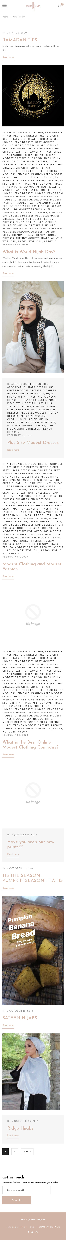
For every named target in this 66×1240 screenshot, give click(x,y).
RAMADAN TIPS (19, 40)
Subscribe (17, 1200)
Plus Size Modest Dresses (33, 443)
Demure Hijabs (37, 1220)
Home (5, 17)
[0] (59, 7)
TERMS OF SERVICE (48, 1227)
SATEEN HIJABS (19, 1018)
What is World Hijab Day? (28, 252)
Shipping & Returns (17, 1227)
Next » (27, 1151)
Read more (8, 57)
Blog (32, 1227)
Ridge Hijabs (20, 1128)
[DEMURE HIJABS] (33, 6)
